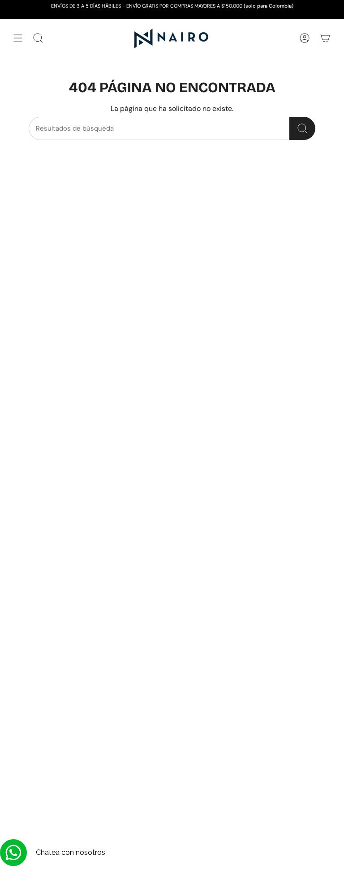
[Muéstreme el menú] (18, 38)
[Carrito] (325, 38)
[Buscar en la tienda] (302, 128)
